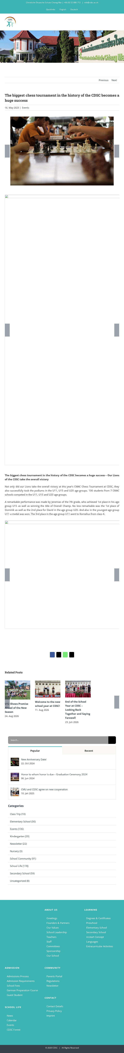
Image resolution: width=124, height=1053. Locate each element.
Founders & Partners (57, 922)
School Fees (13, 985)
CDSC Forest (13, 1029)
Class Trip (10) (18, 814)
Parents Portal (54, 976)
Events (25, 107)
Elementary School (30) (23, 821)
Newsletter (52, 985)
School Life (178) (19, 866)
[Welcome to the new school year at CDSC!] (47, 688)
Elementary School (96, 927)
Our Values (52, 927)
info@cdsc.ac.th (91, 2)
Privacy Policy (54, 1011)
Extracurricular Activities (99, 946)
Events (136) (17, 828)
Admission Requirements (21, 981)
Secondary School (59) (22, 873)
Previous (103, 80)
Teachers (51, 937)
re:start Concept (95, 937)
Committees (53, 946)
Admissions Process (18, 976)
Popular (35, 750)
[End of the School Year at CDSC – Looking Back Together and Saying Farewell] (78, 688)
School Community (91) (23, 858)
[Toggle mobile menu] (118, 21)
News (10, 1015)
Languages (92, 941)
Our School (52, 955)
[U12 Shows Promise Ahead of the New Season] (17, 690)
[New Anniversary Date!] (15, 759)
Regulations (52, 981)
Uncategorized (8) (19, 880)
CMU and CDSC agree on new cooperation (44, 789)
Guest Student (14, 995)
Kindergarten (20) (19, 836)
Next (114, 80)
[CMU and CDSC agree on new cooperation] (15, 789)
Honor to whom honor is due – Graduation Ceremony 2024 (54, 774)
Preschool (91, 922)
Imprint (50, 1015)
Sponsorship (53, 951)
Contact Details (54, 1006)
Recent (89, 750)
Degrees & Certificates (98, 918)
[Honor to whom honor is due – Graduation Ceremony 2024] (15, 774)
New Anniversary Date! (33, 759)
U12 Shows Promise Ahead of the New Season (16, 707)
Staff (49, 941)
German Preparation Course (22, 990)
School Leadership (56, 932)
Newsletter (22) (18, 843)
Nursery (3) (16, 851)
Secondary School (96, 932)
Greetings (51, 918)
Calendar (12, 1020)
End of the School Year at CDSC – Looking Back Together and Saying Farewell (77, 709)
